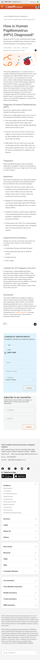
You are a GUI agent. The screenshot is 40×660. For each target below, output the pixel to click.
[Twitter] (15, 468)
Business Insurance (8, 504)
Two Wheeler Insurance (10, 493)
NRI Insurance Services (9, 502)
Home (6, 16)
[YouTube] (22, 468)
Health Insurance (14, 16)
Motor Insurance (8, 488)
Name (8, 362)
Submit (29, 388)
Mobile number (11, 371)
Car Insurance (7, 491)
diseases (24, 16)
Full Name (10, 410)
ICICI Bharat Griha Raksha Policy (12, 512)
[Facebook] (2, 468)
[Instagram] (9, 468)
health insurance (21, 312)
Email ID (10, 418)
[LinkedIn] (28, 468)
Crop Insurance (7, 507)
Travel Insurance (8, 499)
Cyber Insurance (8, 510)
